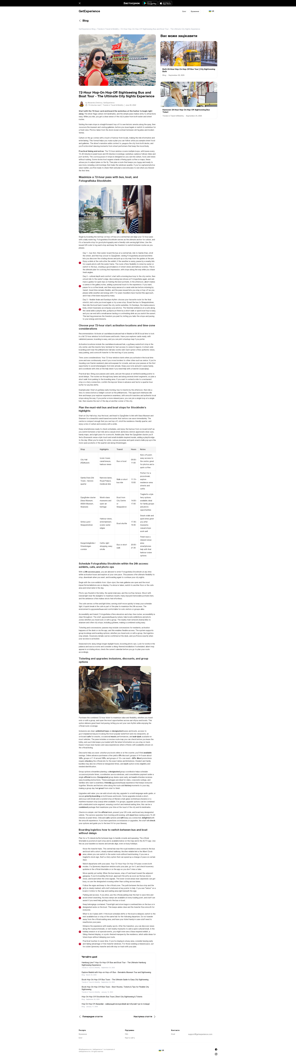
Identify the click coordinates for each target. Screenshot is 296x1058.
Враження (195, 11)
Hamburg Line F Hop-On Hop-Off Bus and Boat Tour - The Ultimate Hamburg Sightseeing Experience (114, 964)
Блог (184, 11)
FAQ (126, 1034)
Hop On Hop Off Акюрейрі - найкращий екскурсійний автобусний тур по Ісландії (116, 1004)
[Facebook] (216, 1049)
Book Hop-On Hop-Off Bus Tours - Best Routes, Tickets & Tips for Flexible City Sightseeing (115, 988)
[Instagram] (216, 1054)
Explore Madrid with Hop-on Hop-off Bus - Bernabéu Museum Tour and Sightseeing (116, 972)
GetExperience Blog (87, 29)
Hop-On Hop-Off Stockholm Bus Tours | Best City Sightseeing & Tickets (112, 997)
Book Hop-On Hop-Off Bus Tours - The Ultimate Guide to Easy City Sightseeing (115, 980)
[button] (80, 3)
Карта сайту (130, 1038)
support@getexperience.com (200, 1034)
